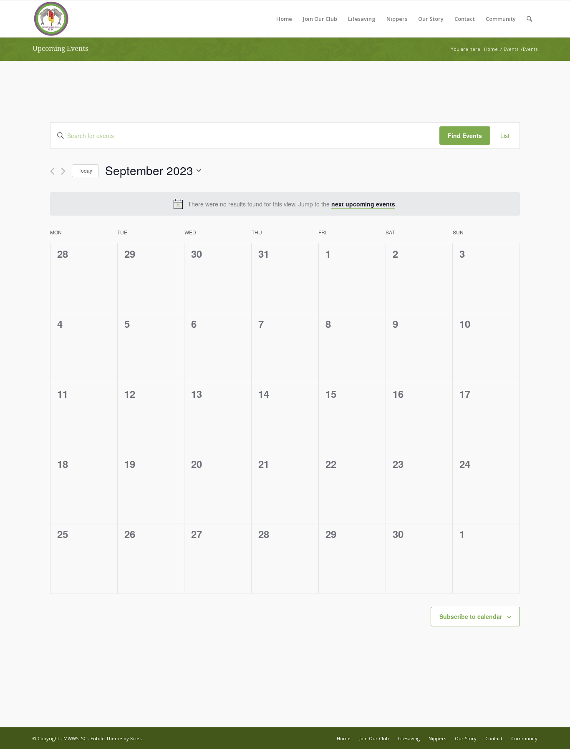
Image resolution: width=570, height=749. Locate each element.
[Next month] (63, 171)
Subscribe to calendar (470, 616)
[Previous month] (52, 171)
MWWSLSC (74, 738)
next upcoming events (363, 204)
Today (85, 170)
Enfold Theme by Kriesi (117, 738)
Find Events (465, 135)
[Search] (529, 18)
